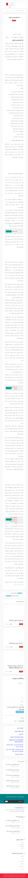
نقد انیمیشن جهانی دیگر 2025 (16, 620)
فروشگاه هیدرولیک (19, 754)
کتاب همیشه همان (19, 731)
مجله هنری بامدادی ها (19, 585)
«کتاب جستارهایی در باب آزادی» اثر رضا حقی (12, 764)
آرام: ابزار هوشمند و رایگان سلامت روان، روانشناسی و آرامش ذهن (14, 750)
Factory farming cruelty (16, 737)
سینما (17, 10)
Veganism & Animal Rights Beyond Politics (16, 741)
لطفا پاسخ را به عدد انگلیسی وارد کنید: (15, 707)
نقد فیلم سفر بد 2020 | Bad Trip (13, 786)
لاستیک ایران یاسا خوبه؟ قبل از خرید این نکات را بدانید (12, 770)
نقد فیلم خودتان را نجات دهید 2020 (12, 775)
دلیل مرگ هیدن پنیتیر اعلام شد (16, 643)
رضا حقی (15, 34)
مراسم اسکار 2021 (14, 593)
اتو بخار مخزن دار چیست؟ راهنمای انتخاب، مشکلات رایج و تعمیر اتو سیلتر (12, 780)
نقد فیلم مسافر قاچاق (15, 596)
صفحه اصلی (21, 10)
